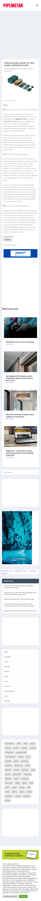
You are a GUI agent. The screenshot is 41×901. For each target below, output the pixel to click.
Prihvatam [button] (23, 896)
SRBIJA (17, 783)
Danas (32, 744)
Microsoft (19, 766)
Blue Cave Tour (7, 571)
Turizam (7, 686)
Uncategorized (9, 691)
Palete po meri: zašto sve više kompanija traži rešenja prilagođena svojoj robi (20, 593)
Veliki (14, 787)
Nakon (16, 770)
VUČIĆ (7, 792)
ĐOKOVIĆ (27, 796)
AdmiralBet (9, 744)
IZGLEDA (8, 761)
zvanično (9, 796)
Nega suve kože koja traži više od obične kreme (20, 611)
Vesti (6, 696)
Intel (28, 757)
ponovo (8, 779)
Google (33, 748)
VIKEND (21, 787)
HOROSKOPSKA (21, 752)
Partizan (27, 774)
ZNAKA (29, 792)
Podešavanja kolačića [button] (10, 896)
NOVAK (7, 774)
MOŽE (28, 766)
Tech (29, 69)
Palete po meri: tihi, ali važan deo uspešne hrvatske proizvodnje (18, 586)
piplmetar (14, 69)
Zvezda (18, 796)
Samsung (24, 779)
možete (8, 770)
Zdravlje (7, 701)
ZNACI (22, 792)
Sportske (8, 783)
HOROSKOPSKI (10, 757)
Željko (7, 801)
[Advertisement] (20, 32)
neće (33, 770)
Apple (19, 744)
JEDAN (16, 761)
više (28, 787)
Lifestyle (7, 667)
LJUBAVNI (8, 766)
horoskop (9, 752)
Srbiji (24, 783)
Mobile (5, 105)
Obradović (17, 774)
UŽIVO (7, 787)
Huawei (20, 757)
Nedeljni (25, 770)
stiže (31, 783)
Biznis (6, 652)
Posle (16, 779)
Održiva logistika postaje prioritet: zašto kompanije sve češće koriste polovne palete (19, 605)
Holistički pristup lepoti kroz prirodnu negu (19, 599)
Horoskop (7, 657)
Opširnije (7, 240)
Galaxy (16, 748)
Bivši (25, 744)
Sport (6, 676)
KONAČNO (24, 761)
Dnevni (8, 748)
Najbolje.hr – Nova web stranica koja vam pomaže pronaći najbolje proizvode (20, 453)
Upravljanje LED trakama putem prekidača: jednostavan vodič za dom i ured (19, 378)
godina (24, 748)
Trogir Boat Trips (20, 571)
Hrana (6, 662)
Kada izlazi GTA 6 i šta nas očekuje (20, 342)
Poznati (6, 671)
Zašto (14, 792)
